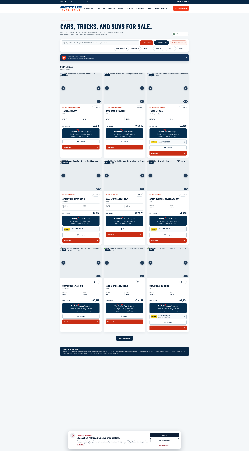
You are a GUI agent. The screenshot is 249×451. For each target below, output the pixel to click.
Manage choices (163, 445)
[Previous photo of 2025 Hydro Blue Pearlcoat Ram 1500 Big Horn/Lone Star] (150, 88)
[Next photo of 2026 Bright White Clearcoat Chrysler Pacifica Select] (142, 263)
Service (120, 8)
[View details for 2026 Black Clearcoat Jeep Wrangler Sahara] (124, 88)
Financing (111, 8)
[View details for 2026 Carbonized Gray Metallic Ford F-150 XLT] (81, 88)
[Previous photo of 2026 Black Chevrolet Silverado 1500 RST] (150, 175)
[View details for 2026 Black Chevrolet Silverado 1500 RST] (168, 175)
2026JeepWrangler (116, 111)
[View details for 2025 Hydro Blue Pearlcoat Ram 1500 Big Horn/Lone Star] (168, 88)
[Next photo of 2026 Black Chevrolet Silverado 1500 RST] (186, 175)
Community (140, 8)
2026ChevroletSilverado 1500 (164, 198)
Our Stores (129, 8)
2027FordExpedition (72, 285)
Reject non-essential (164, 440)
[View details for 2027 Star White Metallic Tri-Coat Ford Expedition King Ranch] (81, 262)
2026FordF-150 (69, 111)
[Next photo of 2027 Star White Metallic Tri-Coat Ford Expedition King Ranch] (99, 263)
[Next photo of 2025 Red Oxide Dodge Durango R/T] (186, 263)
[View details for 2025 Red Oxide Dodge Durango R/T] (168, 262)
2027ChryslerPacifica (117, 198)
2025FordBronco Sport (74, 198)
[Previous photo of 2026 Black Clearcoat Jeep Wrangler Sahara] (107, 88)
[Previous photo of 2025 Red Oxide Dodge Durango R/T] (150, 263)
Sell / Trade (101, 8)
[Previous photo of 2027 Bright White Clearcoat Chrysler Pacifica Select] (107, 175)
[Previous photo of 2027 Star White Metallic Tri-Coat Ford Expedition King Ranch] (63, 263)
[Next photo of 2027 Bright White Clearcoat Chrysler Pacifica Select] (142, 175)
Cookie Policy (81, 444)
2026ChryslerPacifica (117, 285)
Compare (82, 141)
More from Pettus (161, 8)
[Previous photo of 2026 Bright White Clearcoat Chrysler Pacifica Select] (107, 263)
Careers (149, 8)
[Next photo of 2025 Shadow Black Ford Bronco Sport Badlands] (99, 175)
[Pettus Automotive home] (71, 8)
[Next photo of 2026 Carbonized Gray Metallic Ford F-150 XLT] (99, 88)
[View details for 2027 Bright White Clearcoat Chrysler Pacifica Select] (124, 175)
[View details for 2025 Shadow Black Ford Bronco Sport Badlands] (81, 175)
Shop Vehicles (88, 8)
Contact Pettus (183, 2)
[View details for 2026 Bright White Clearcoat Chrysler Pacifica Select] (124, 262)
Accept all (164, 435)
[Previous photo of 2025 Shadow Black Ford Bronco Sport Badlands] (63, 175)
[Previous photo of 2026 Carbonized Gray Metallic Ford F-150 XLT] (63, 88)
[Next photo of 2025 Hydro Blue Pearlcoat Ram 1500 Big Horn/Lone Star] (186, 88)
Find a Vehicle (182, 8)
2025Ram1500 (156, 111)
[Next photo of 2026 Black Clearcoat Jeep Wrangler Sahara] (142, 88)
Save (97, 107)
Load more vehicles (124, 338)
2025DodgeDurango (159, 285)
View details (67, 147)
